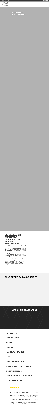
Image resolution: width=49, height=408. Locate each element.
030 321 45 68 (4, 0)
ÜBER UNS (8, 268)
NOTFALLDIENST (45, 0)
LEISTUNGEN (9, 301)
